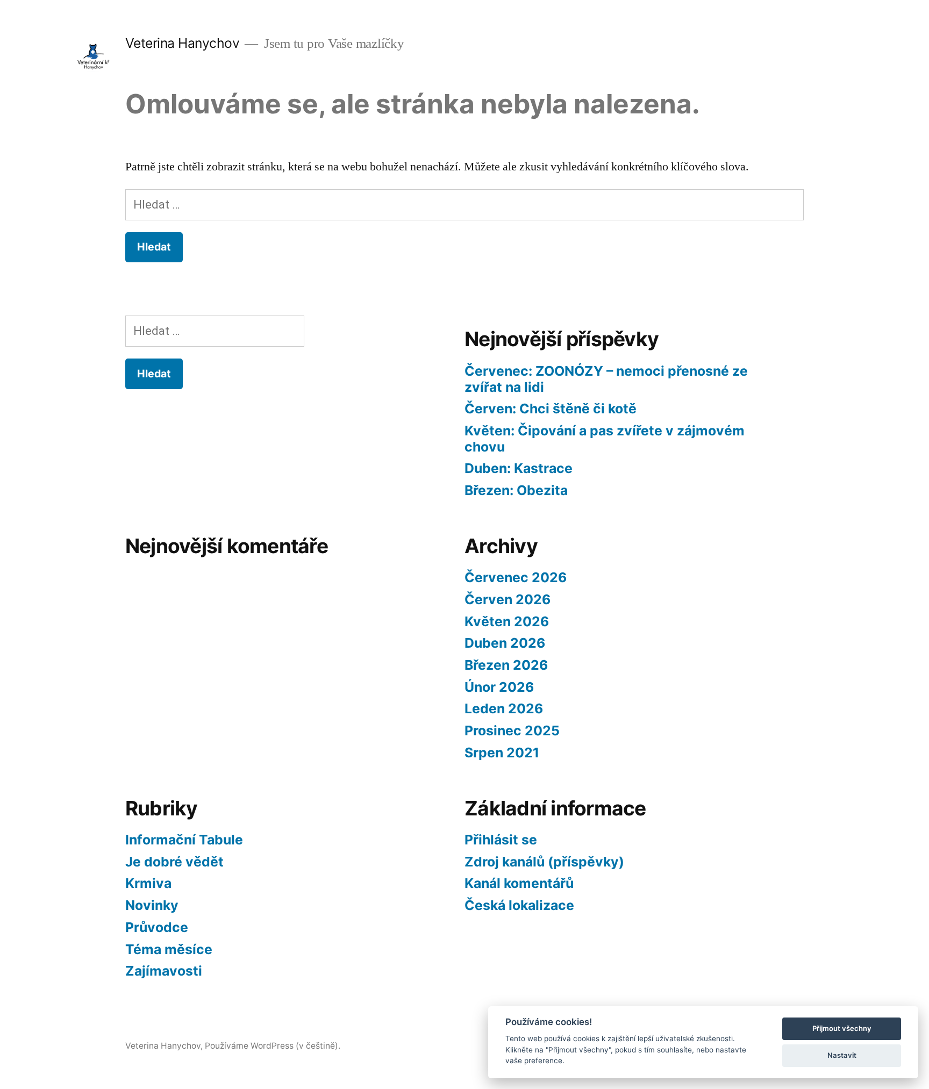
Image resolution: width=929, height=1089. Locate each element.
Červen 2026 (507, 599)
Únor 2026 (499, 687)
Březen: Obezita (516, 490)
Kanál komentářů (519, 883)
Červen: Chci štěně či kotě (550, 408)
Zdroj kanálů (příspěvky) (544, 862)
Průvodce (156, 927)
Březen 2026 (506, 665)
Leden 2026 (503, 708)
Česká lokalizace (519, 905)
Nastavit (841, 1055)
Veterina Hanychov (182, 43)
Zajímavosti (163, 971)
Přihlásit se (500, 840)
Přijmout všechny (841, 1028)
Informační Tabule (184, 840)
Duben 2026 (504, 643)
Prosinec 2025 (512, 730)
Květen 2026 (506, 621)
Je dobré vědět (174, 862)
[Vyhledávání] (464, 204)
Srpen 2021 (501, 752)
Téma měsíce (168, 949)
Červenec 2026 (515, 577)
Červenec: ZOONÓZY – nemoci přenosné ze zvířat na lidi (606, 379)
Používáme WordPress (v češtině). (272, 1046)
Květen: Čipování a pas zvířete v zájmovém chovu (604, 438)
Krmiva (148, 883)
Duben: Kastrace (518, 468)
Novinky (151, 905)
